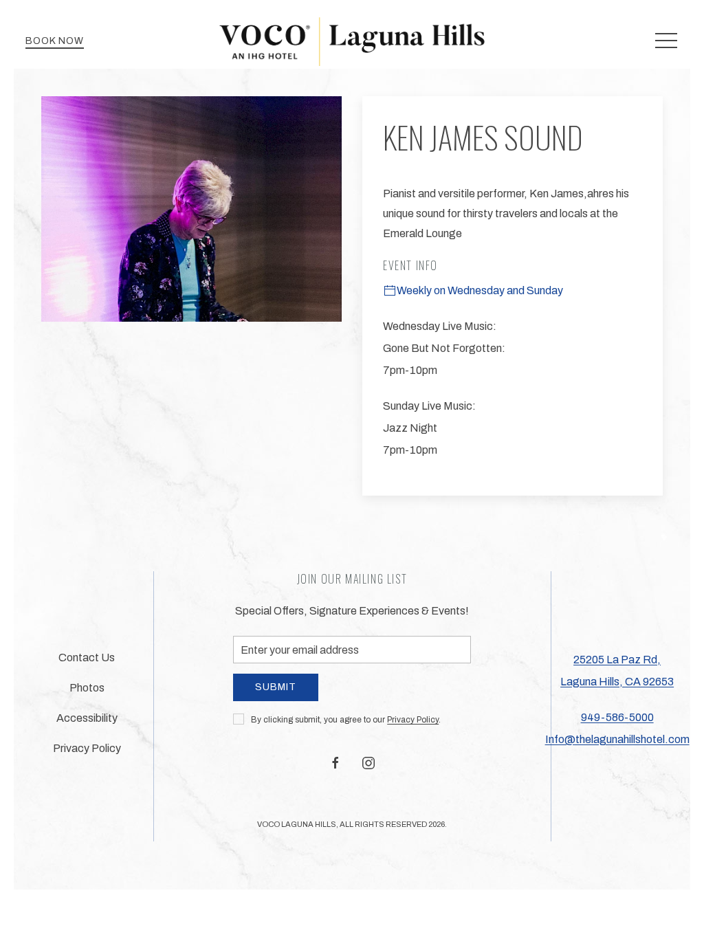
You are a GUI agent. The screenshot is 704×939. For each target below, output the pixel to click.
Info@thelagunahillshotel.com (617, 739)
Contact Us (86, 657)
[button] (666, 41)
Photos (86, 688)
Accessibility (87, 718)
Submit (275, 687)
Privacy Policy (413, 720)
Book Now (54, 41)
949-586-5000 (617, 717)
